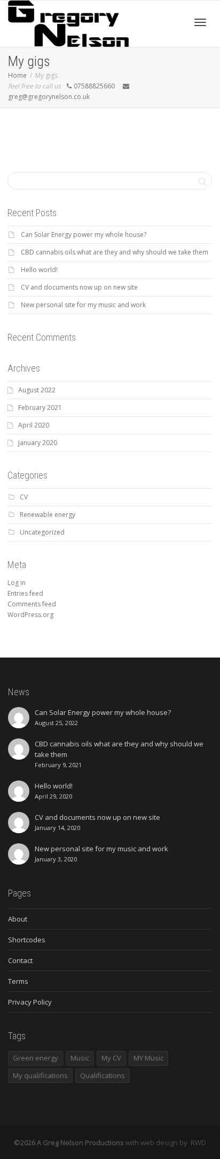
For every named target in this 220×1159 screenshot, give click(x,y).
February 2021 (40, 407)
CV (24, 497)
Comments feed (31, 604)
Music (79, 1058)
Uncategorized (42, 532)
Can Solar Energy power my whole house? (83, 234)
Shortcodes (26, 939)
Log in (16, 582)
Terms (18, 981)
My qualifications (40, 1075)
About (17, 919)
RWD (198, 1142)
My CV (111, 1058)
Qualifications (102, 1075)
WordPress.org (30, 614)
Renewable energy (47, 514)
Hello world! (39, 269)
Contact (20, 960)
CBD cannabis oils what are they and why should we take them (114, 252)
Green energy (35, 1058)
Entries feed (25, 593)
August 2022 (37, 389)
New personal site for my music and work (83, 304)
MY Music (148, 1058)
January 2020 (37, 442)
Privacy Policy (30, 1002)
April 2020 (33, 425)
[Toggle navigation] (200, 22)
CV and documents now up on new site (79, 287)
